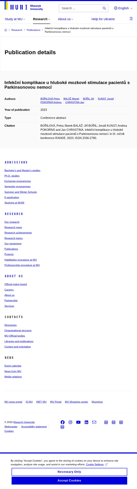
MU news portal (13, 401)
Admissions (16, 162)
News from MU (12, 371)
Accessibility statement (34, 426)
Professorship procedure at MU (22, 265)
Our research (11, 222)
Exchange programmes (17, 181)
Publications (11, 248)
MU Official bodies (14, 335)
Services (9, 306)
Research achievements (18, 232)
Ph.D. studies (11, 175)
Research (13, 214)
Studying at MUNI (14, 202)
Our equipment (12, 243)
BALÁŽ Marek (71, 98)
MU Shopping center (76, 401)
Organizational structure (18, 330)
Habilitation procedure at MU (20, 259)
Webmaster (10, 426)
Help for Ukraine (103, 19)
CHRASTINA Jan (74, 102)
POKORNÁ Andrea (51, 102)
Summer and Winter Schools (20, 192)
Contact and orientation (17, 346)
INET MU (41, 401)
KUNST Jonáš (106, 98)
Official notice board (15, 284)
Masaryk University (24, 422)
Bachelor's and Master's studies (22, 170)
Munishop (97, 401)
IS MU (29, 401)
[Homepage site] (23, 6)
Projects (9, 254)
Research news (13, 227)
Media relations (13, 376)
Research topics (13, 238)
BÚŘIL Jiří (88, 98)
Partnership (10, 300)
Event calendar (12, 365)
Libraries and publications (18, 341)
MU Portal (55, 401)
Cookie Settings (95, 464)
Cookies (9, 431)
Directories (10, 325)
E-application (11, 197)
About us (13, 276)
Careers (9, 289)
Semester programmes (17, 186)
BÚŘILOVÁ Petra (50, 98)
